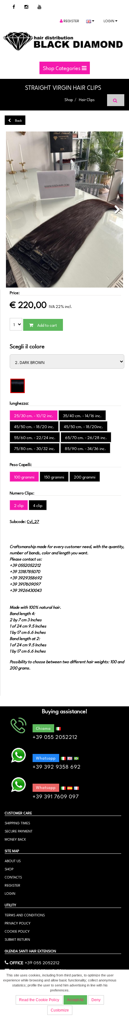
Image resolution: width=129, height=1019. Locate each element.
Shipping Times (17, 823)
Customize (60, 1010)
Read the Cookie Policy (39, 1000)
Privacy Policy (18, 923)
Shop (68, 99)
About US (13, 860)
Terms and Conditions (25, 915)
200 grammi (84, 476)
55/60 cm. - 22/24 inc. (34, 437)
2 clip (18, 505)
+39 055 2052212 (42, 962)
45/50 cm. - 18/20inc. (83, 426)
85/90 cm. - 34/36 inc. (85, 448)
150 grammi (54, 476)
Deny (96, 1000)
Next (115, 209)
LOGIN (10, 893)
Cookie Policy (17, 931)
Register (71, 20)
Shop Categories (62, 67)
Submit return (17, 939)
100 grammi (24, 476)
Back (18, 120)
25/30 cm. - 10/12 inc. (33, 415)
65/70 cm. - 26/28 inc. (86, 437)
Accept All (75, 1000)
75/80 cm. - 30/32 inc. (34, 448)
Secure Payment (19, 831)
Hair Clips (87, 99)
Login (109, 20)
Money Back (15, 839)
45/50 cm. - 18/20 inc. (34, 426)
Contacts (13, 877)
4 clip (37, 505)
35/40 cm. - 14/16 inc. (82, 415)
